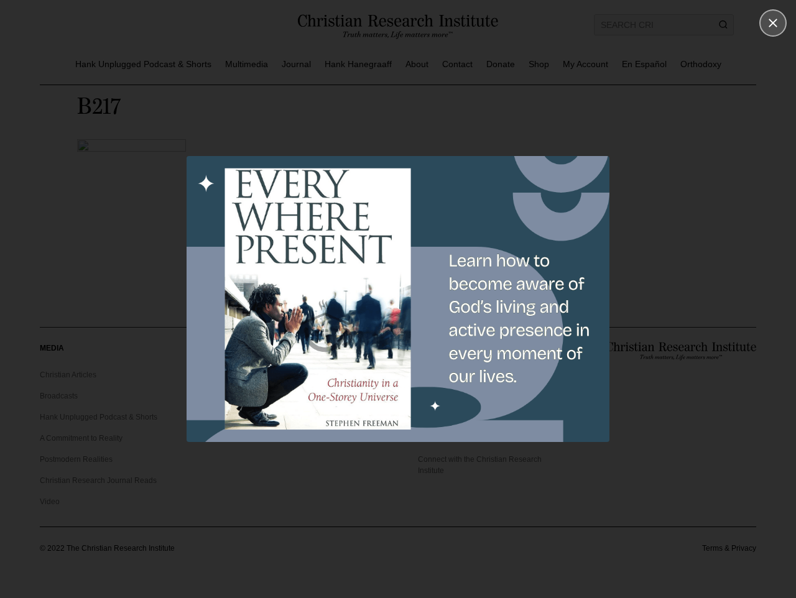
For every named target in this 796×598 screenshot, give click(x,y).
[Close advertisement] (773, 23)
